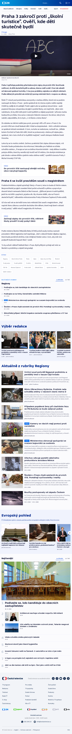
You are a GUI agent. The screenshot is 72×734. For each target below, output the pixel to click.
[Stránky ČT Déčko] (44, 709)
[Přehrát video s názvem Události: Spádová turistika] (36, 56)
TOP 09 (5, 267)
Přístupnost (36, 730)
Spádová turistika (52, 267)
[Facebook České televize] (57, 678)
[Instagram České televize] (53, 678)
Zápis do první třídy (45, 259)
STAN (46, 263)
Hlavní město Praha (17, 259)
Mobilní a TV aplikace (55, 700)
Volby (26, 9)
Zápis (34, 259)
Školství (57, 259)
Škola (27, 259)
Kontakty (51, 703)
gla (6, 32)
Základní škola (39, 267)
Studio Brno (52, 688)
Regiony (5, 259)
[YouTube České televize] (60, 678)
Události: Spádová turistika (9, 78)
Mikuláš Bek (38, 263)
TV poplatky (29, 688)
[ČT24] (5, 3)
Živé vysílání (52, 685)
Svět (39, 9)
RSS (69, 730)
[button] (36, 56)
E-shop (4, 700)
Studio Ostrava (30, 692)
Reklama (5, 688)
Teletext (5, 692)
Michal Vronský (56, 263)
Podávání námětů (30, 700)
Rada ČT (5, 696)
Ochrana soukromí (25, 730)
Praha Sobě (27, 267)
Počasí (27, 696)
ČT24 (3, 32)
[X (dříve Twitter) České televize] (64, 678)
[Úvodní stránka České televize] (12, 678)
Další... (46, 9)
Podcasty (51, 692)
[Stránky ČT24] (5, 709)
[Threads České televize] (68, 678)
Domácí (33, 9)
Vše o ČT (28, 703)
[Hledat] (60, 3)
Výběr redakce (7, 272)
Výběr (62, 267)
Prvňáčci (28, 263)
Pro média (28, 685)
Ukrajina (19, 9)
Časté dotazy (6, 703)
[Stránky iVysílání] (32, 709)
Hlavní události (9, 9)
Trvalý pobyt (6, 263)
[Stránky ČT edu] (67, 709)
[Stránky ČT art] (56, 709)
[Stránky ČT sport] (18, 709)
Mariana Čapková (15, 267)
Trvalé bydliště (18, 263)
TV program (6, 685)
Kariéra (50, 696)
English (16, 730)
